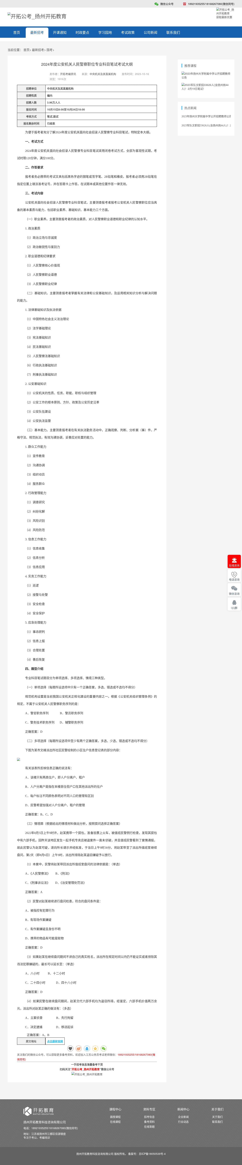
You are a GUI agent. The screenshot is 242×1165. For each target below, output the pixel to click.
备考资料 (149, 1121)
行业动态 (183, 1121)
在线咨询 (234, 565)
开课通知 (60, 32)
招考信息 (149, 1117)
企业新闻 (183, 1117)
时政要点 (82, 32)
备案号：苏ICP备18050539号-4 (147, 1154)
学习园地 (105, 32)
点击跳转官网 (55, 1041)
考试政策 (128, 32)
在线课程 (115, 1121)
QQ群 (234, 608)
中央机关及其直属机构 (103, 74)
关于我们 (217, 1117)
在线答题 (149, 1126)
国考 (50, 50)
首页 (16, 32)
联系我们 (173, 32)
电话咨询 (234, 579)
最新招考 (37, 32)
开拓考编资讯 (68, 74)
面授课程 (115, 1117)
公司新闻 (150, 32)
